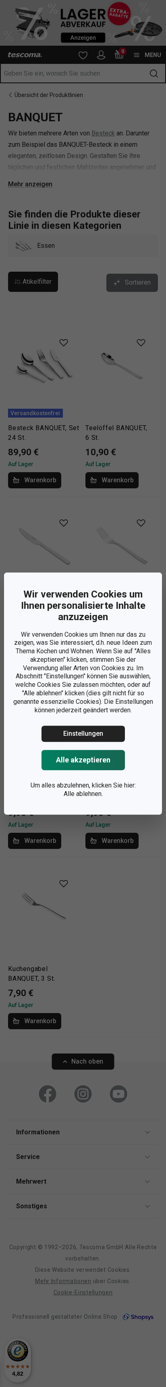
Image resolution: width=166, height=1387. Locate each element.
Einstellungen (83, 734)
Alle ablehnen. (83, 794)
